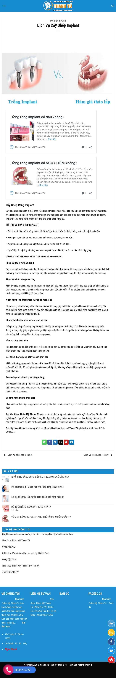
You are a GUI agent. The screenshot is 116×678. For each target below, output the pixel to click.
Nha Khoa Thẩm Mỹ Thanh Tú (16, 540)
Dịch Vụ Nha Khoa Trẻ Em (96, 454)
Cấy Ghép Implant (58, 21)
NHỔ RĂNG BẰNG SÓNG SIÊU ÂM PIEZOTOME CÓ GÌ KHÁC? (40, 476)
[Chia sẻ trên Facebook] (49, 442)
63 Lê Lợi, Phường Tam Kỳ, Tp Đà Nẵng (43, 611)
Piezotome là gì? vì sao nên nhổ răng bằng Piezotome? (37, 486)
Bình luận (15, 510)
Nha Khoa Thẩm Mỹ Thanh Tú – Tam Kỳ (20, 565)
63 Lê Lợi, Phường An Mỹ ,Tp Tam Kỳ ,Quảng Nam (25, 553)
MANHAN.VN (86, 665)
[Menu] (4, 6)
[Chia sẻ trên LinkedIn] (71, 442)
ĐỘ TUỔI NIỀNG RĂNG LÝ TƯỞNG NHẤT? (31, 506)
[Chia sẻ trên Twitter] (55, 442)
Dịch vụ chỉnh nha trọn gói (19, 454)
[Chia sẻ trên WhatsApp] (44, 442)
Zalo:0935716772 (10, 572)
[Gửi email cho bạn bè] (60, 442)
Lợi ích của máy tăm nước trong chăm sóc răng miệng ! (37, 496)
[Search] (112, 6)
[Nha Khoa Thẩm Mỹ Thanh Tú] (58, 6)
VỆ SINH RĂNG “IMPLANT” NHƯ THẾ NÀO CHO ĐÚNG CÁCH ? (41, 516)
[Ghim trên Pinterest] (66, 442)
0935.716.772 (8, 546)
